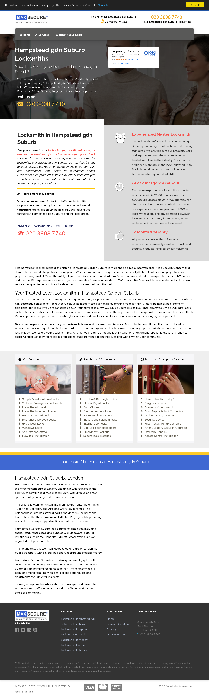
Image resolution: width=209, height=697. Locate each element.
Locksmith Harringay (74, 640)
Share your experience (123, 63)
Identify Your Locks (70, 34)
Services (43, 34)
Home (26, 34)
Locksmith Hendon (73, 645)
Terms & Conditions (119, 624)
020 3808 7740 (166, 17)
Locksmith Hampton (74, 629)
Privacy (112, 629)
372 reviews (133, 60)
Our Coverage (116, 634)
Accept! (195, 5)
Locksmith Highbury (74, 650)
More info (103, 5)
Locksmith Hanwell (73, 634)
